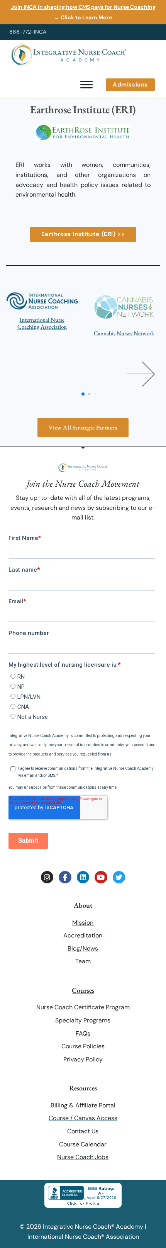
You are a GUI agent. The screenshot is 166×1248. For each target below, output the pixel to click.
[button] (140, 373)
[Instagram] (47, 877)
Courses (83, 990)
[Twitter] (119, 877)
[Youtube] (101, 877)
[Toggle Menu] (86, 84)
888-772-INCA (27, 31)
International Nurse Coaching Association (42, 323)
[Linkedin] (83, 877)
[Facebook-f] (65, 877)
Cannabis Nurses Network (124, 333)
